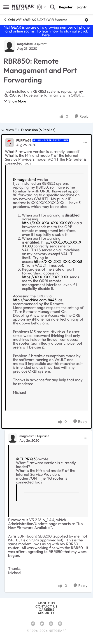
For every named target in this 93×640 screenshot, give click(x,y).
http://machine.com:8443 (34, 299)
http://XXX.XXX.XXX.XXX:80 (47, 222)
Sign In (82, 7)
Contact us (46, 606)
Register (66, 7)
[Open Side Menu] (6, 7)
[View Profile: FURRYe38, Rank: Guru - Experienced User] (9, 142)
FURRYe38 (23, 140)
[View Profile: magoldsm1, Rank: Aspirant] (9, 46)
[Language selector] (41, 7)
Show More (17, 101)
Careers (46, 610)
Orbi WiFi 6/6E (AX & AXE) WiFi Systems (37, 19)
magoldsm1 (25, 43)
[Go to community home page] (23, 7)
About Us (46, 603)
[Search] (52, 7)
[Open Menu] (86, 20)
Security (46, 613)
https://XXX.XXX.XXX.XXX (45, 276)
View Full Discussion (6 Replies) (30, 130)
